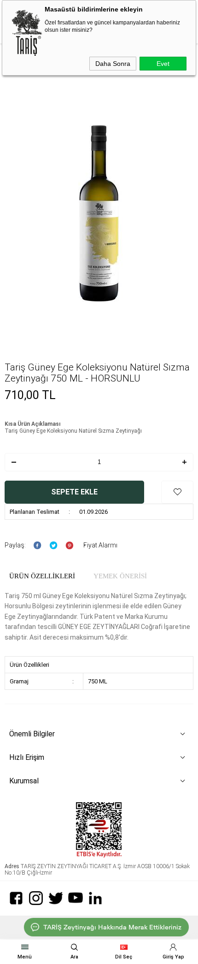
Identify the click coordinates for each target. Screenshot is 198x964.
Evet (163, 63)
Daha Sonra (112, 63)
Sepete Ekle (74, 492)
